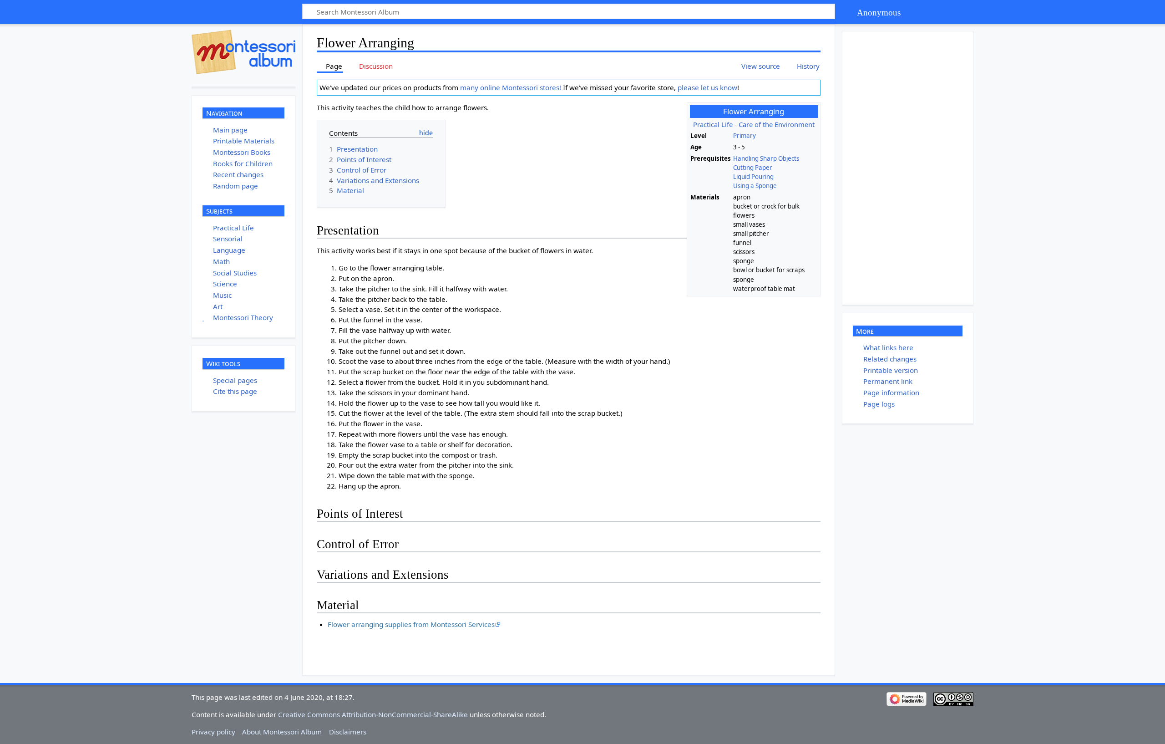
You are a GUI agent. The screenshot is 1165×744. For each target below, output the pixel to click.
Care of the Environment (777, 124)
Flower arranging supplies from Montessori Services (411, 624)
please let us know (707, 87)
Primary (744, 136)
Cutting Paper (752, 167)
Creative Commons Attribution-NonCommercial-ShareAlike (373, 714)
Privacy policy (213, 731)
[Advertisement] (910, 168)
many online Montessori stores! (510, 87)
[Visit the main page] (243, 52)
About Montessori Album (282, 731)
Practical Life (713, 124)
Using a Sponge (755, 186)
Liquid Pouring (753, 177)
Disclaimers (347, 731)
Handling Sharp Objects (766, 158)
